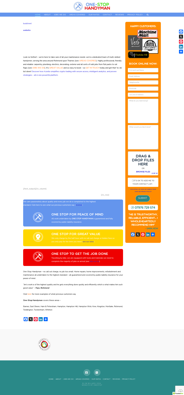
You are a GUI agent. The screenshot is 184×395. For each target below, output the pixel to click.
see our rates (89, 241)
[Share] (180, 51)
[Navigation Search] (147, 15)
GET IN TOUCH (92, 67)
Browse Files (143, 172)
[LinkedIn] (180, 46)
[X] (137, 234)
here (29, 294)
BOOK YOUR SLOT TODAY (47, 45)
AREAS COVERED (87, 60)
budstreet (27, 23)
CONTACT (107, 379)
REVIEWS (116, 379)
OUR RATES (96, 379)
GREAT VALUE (56, 67)
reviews (79, 205)
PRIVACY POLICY (128, 379)
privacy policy (146, 191)
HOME (51, 379)
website (27, 30)
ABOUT (58, 379)
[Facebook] (86, 372)
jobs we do (94, 261)
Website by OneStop (92, 385)
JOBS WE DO (38, 67)
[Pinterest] (180, 41)
